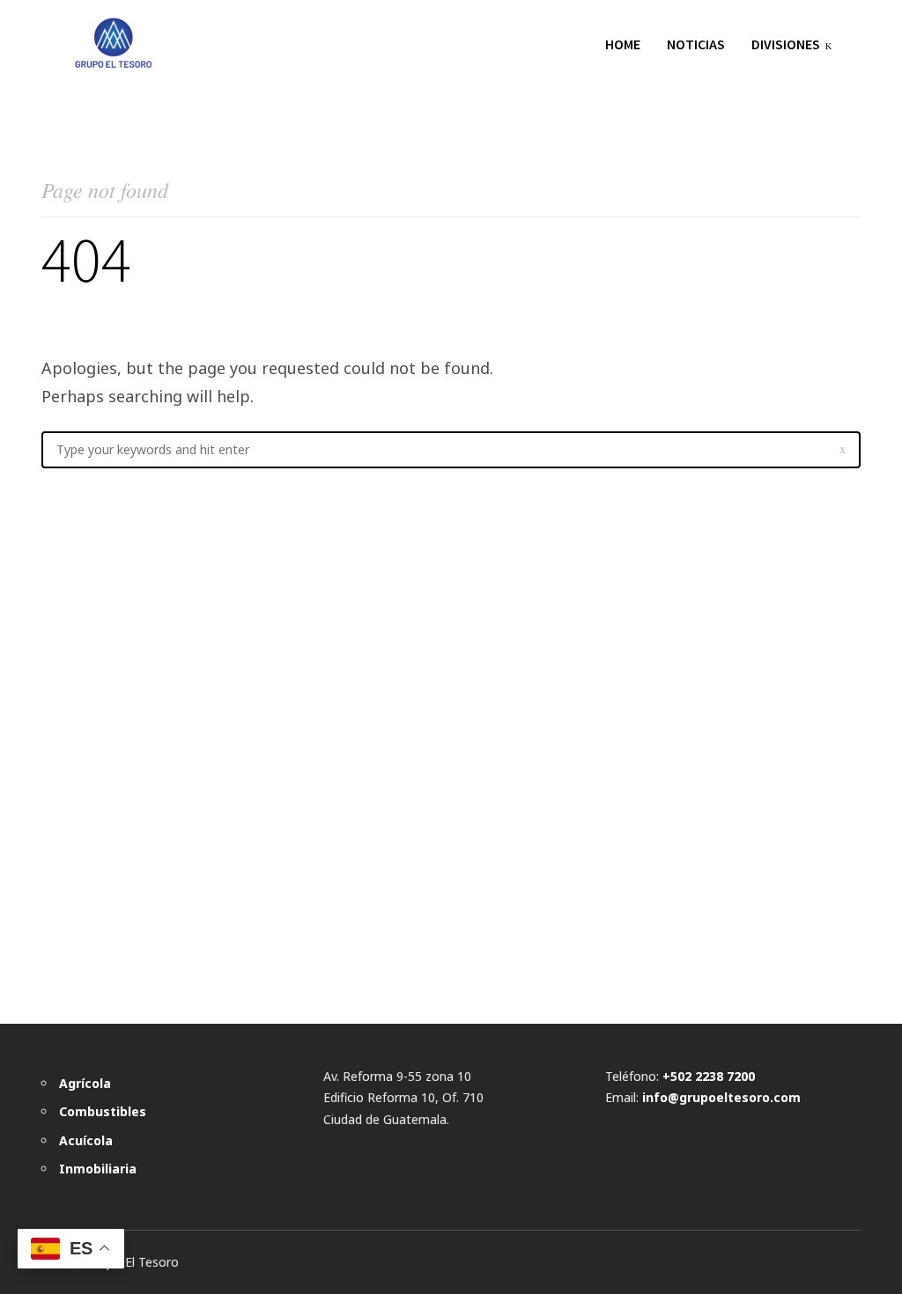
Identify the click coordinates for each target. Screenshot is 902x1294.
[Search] (842, 450)
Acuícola (86, 1140)
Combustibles (102, 1111)
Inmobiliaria (98, 1168)
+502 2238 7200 (708, 1076)
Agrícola (85, 1083)
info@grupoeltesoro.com (721, 1097)
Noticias (696, 44)
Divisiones (785, 44)
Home (622, 44)
